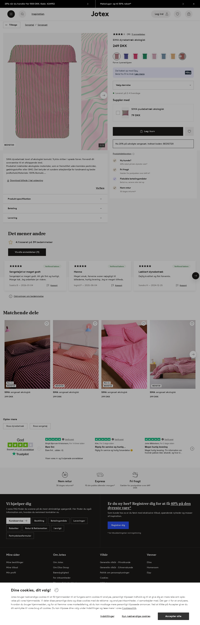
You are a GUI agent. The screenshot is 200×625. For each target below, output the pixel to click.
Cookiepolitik (129, 608)
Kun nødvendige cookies (136, 616)
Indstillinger (107, 616)
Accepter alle (173, 616)
